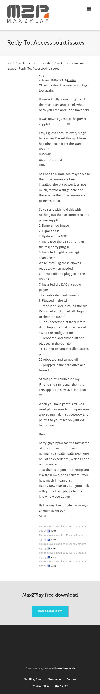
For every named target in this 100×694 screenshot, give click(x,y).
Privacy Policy (40, 686)
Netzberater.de (66, 668)
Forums (38, 63)
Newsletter (54, 679)
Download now (50, 611)
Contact (71, 679)
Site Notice (61, 686)
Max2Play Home (18, 63)
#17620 (71, 80)
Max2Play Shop (33, 679)
